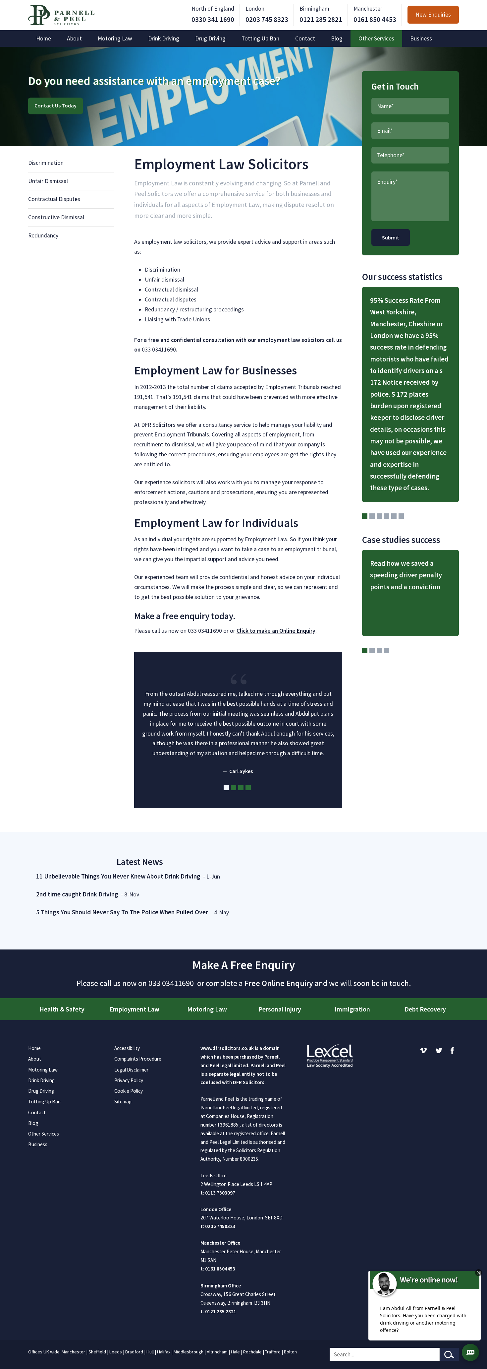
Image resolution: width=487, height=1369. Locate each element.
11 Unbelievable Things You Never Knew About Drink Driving (118, 876)
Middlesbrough (188, 1352)
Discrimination (46, 162)
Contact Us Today (55, 105)
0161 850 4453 (374, 20)
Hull (150, 1352)
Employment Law (134, 1009)
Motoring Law (115, 38)
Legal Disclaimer (131, 1070)
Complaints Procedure (137, 1059)
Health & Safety (61, 1009)
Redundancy (43, 235)
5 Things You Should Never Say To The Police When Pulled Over (122, 912)
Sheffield (97, 1352)
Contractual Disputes (54, 199)
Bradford (134, 1352)
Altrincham (217, 1352)
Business (421, 38)
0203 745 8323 (266, 20)
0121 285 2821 (320, 20)
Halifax (163, 1352)
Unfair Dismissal (48, 181)
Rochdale (252, 1352)
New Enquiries (433, 15)
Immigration (352, 1009)
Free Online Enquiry (278, 983)
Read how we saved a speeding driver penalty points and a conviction (406, 575)
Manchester (73, 1352)
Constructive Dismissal (56, 217)
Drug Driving (210, 38)
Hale (235, 1352)
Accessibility (127, 1048)
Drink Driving (163, 38)
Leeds (115, 1352)
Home (43, 38)
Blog (337, 38)
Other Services (376, 38)
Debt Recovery (425, 1009)
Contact (305, 38)
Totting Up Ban (260, 38)
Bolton (290, 1352)
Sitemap (123, 1101)
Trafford (273, 1352)
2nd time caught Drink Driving (77, 894)
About (74, 38)
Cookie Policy (128, 1091)
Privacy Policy (128, 1080)
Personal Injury (279, 1009)
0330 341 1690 (212, 20)
